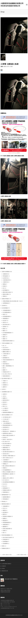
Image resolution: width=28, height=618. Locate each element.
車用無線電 (5, 499)
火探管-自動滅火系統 (6, 554)
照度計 (4, 328)
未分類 (3, 389)
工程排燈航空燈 (6, 280)
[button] (26, 5)
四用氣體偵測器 (6, 316)
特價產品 (5, 463)
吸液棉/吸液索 (6, 349)
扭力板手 (5, 320)
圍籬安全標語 (6, 351)
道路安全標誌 (6, 294)
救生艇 (4, 404)
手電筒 (4, 380)
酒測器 (4, 296)
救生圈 (4, 402)
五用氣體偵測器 (6, 310)
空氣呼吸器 (5, 363)
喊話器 (4, 510)
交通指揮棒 (5, 506)
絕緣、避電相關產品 (7, 365)
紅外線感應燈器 (6, 470)
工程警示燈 (5, 282)
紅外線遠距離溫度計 (7, 332)
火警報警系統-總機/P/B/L (8, 461)
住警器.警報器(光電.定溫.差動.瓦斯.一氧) (12, 301)
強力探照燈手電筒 (6, 378)
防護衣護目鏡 (6, 376)
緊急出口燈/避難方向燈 (8, 472)
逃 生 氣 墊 (5, 480)
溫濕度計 (5, 326)
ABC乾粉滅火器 (6, 417)
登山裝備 (5, 410)
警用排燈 (5, 520)
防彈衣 (3, 546)
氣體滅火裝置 (6, 449)
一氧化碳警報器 (6, 423)
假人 (4, 345)
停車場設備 (5, 276)
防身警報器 (5, 541)
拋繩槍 (4, 398)
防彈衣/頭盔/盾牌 (6, 528)
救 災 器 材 (5, 441)
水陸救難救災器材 (6, 391)
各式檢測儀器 (5, 308)
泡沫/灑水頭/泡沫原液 (7, 451)
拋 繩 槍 (4, 437)
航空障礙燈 (5, 290)
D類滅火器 (5, 421)
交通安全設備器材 (6, 271)
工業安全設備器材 (6, 343)
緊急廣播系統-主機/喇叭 (8, 474)
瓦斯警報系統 (6, 303)
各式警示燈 (5, 278)
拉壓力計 (5, 322)
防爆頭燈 (5, 385)
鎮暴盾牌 (5, 526)
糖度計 (4, 330)
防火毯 (4, 484)
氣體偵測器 (5, 447)
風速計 (4, 338)
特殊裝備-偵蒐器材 (7, 516)
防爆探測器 (5, 492)
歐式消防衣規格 (6, 443)
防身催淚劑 (5, 539)
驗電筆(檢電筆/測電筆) (8, 340)
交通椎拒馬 (5, 274)
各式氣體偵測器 (6, 312)
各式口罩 (5, 347)
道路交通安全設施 (7, 292)
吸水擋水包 (5, 429)
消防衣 (3, 568)
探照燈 (4, 382)
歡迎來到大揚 (5, 570)
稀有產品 (4, 501)
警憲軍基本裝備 (5, 504)
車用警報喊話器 (6, 522)
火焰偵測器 (5, 459)
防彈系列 (4, 566)
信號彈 (4, 394)
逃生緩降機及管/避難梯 (8, 482)
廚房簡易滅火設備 (7, 433)
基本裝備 (5, 512)
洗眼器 (4, 361)
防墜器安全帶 (6, 372)
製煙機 (4, 518)
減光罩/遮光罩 (6, 324)
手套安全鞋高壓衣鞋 (7, 359)
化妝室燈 (4, 305)
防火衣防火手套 (6, 374)
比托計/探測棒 (6, 445)
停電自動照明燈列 (7, 425)
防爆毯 (4, 530)
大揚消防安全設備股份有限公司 (12, 3)
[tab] (2, 70)
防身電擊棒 (5, 543)
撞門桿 (4, 514)
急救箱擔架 (5, 357)
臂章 (4, 368)
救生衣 (4, 406)
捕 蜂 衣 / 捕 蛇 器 (7, 439)
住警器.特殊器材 (5, 298)
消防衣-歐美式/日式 (7, 457)
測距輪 (4, 284)
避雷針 (4, 370)
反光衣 (4, 508)
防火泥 (4, 486)
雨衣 (4, 532)
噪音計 (4, 314)
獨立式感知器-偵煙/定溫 (8, 465)
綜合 (4, 288)
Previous (2, 35)
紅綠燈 (4, 286)
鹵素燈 (4, 387)
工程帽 (4, 355)
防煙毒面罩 (5, 488)
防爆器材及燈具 (6, 490)
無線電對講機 (6, 497)
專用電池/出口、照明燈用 (8, 431)
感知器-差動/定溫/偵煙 (8, 435)
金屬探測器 (5, 524)
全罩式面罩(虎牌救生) (6, 563)
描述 (2, 70)
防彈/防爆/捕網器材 (6, 535)
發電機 (4, 468)
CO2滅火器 (5, 419)
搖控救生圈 (5, 400)
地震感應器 (5, 318)
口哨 (4, 396)
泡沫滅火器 (5, 453)
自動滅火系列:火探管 (8, 66)
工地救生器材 (6, 353)
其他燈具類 (5, 427)
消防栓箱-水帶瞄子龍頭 (8, 455)
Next (26, 35)
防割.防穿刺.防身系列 (7, 537)
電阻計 (4, 336)
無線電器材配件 (5, 494)
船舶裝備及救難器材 (7, 412)
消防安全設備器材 (6, 414)
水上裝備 (5, 408)
